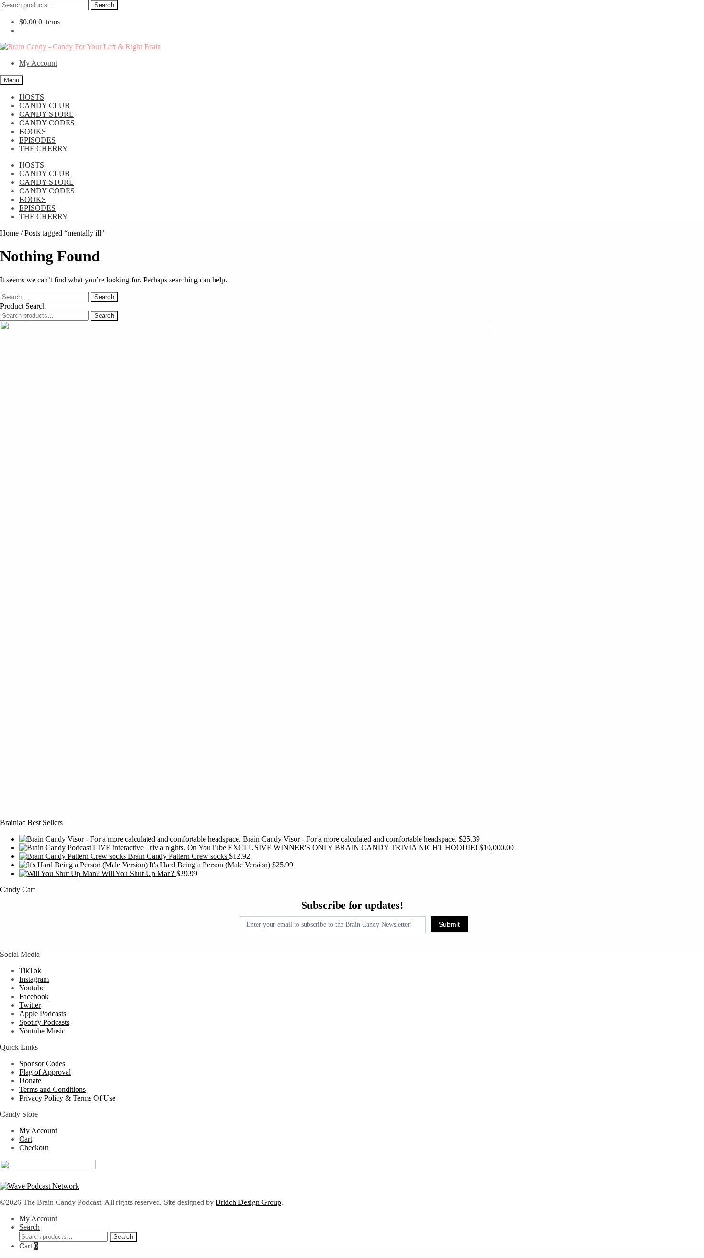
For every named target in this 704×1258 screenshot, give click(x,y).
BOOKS (32, 131)
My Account (38, 63)
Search (104, 5)
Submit (449, 924)
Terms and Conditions (52, 1089)
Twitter (30, 1005)
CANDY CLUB (44, 105)
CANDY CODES (47, 123)
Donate (30, 1081)
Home (9, 233)
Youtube (32, 988)
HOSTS (31, 97)
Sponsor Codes (42, 1063)
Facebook (34, 996)
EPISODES (37, 140)
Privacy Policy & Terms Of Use (67, 1098)
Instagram (34, 979)
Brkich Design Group (248, 1202)
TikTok (30, 970)
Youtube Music (42, 1031)
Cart (25, 1139)
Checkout (33, 1148)
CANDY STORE (46, 114)
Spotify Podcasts (44, 1022)
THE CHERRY (43, 149)
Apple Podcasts (42, 1014)
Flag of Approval (45, 1072)
